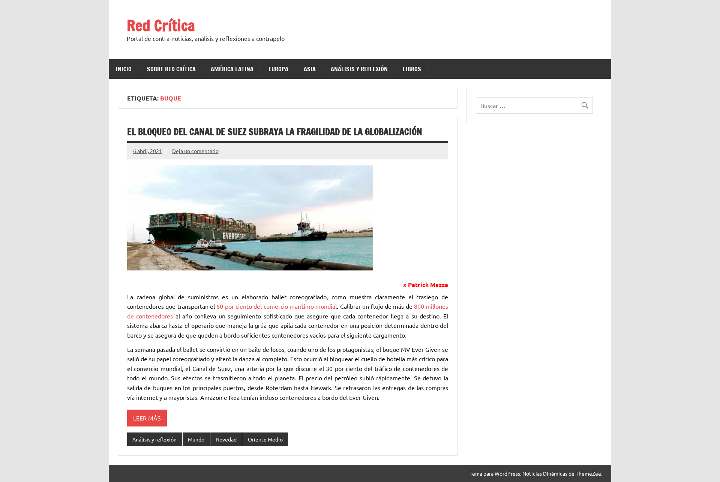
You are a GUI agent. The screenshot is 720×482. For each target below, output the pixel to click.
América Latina (232, 69)
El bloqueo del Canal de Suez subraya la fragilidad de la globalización (274, 131)
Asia (310, 69)
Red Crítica (161, 25)
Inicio (124, 69)
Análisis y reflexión (359, 69)
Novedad (226, 439)
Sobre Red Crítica (171, 69)
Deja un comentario (195, 150)
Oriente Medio (265, 439)
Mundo (196, 439)
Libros (412, 69)
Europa (278, 69)
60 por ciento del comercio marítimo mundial (276, 306)
